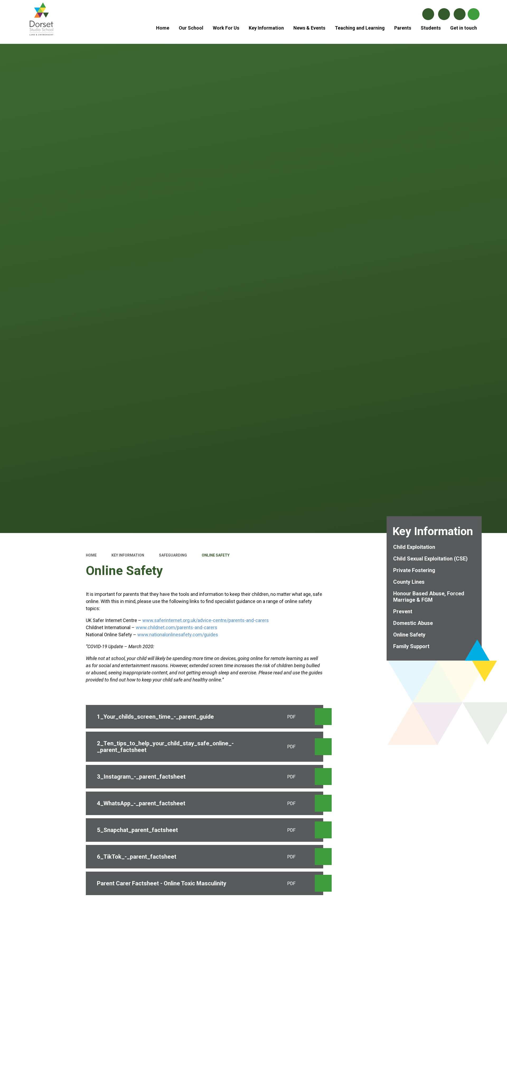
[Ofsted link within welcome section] (253, 953)
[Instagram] (444, 14)
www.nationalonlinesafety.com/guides (177, 634)
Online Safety (215, 555)
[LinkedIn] (460, 14)
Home (91, 555)
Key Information (127, 555)
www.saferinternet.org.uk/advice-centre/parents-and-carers (205, 620)
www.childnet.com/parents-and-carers (176, 627)
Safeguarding (173, 555)
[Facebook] (428, 14)
